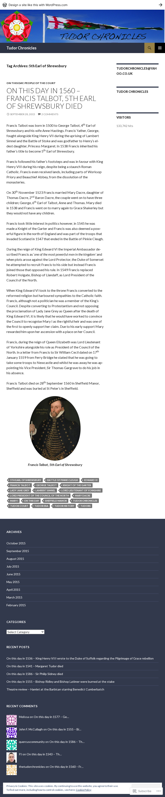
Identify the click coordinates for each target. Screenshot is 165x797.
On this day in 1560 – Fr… (66, 766)
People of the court (40, 83)
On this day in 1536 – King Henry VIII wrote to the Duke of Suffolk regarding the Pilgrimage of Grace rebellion (80, 658)
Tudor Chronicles (21, 48)
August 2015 (15, 558)
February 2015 (16, 605)
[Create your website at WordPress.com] (82, 5)
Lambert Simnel (45, 490)
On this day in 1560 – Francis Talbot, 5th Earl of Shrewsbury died (51, 98)
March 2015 (14, 597)
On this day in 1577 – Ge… (51, 717)
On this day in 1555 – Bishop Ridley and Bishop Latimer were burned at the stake (60, 681)
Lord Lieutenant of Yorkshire (81, 490)
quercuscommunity (32, 742)
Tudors (85, 505)
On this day (14, 83)
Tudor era (41, 505)
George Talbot (46, 485)
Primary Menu (160, 48)
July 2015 (12, 566)
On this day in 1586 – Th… (66, 742)
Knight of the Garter (77, 485)
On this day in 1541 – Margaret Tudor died (34, 666)
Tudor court (19, 505)
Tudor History (64, 505)
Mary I (14, 500)
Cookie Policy (83, 789)
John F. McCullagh (31, 729)
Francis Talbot (20, 485)
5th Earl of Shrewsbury (25, 480)
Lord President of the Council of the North (39, 495)
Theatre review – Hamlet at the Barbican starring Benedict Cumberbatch (55, 689)
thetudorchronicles (32, 766)
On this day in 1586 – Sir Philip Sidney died (34, 674)
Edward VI (91, 480)
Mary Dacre (82, 495)
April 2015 (13, 589)
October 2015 (16, 543)
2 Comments (49, 114)
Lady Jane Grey (19, 490)
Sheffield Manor (56, 500)
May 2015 (13, 582)
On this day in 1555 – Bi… (64, 729)
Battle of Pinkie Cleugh (62, 480)
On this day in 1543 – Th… (44, 754)
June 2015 (13, 574)
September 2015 (17, 551)
